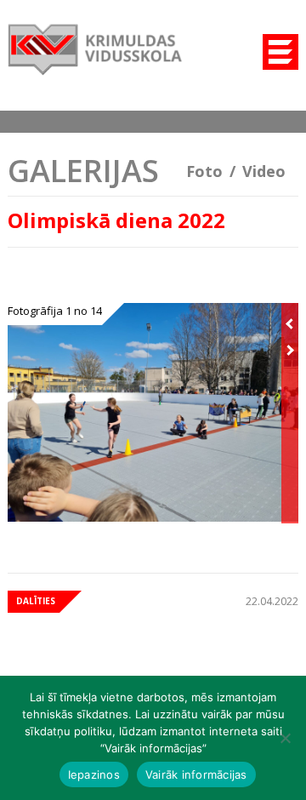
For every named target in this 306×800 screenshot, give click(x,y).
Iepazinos (94, 774)
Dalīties (35, 601)
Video (264, 171)
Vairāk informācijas (196, 774)
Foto (204, 171)
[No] (284, 737)
